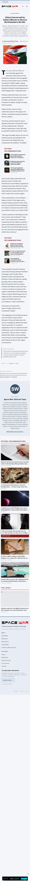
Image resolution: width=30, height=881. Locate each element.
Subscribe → (8, 680)
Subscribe (5, 1)
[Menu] (26, 6)
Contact (4, 666)
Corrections (5, 663)
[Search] (22, 6)
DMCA (26, 691)
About (3, 654)
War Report (5, 641)
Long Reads (5, 644)
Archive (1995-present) (9, 647)
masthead (14, 377)
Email (16, 363)
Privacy (16, 691)
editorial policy (15, 428)
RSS (10, 684)
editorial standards (5, 377)
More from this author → (15, 431)
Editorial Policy (6, 660)
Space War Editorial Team (11, 41)
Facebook (11, 363)
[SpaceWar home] (10, 6)
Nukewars (5, 638)
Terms (22, 691)
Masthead (5, 657)
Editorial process (24, 41)
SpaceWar (5, 635)
